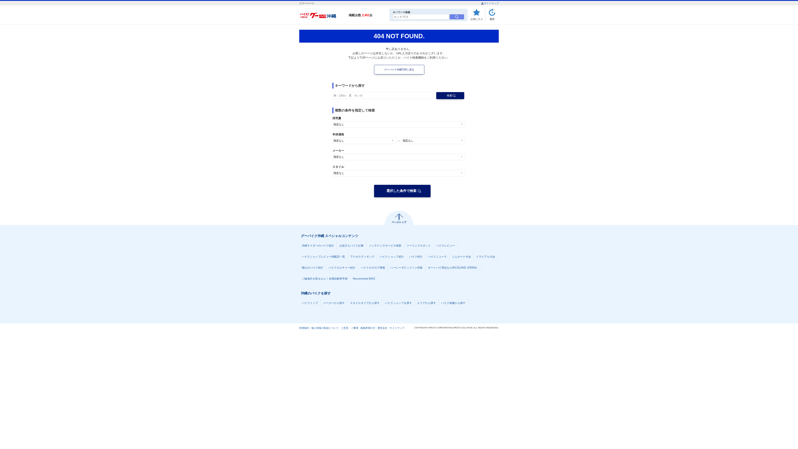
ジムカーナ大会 (461, 256)
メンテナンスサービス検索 (385, 245)
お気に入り (476, 19)
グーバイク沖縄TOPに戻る (399, 69)
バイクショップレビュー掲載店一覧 (323, 256)
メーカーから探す (334, 303)
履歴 (492, 19)
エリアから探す (426, 303)
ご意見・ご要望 (349, 328)
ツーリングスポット (418, 245)
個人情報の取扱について (325, 328)
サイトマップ (491, 3)
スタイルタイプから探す (365, 303)
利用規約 (304, 328)
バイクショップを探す (398, 303)
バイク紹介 (416, 256)
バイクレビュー (445, 245)
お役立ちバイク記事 (351, 245)
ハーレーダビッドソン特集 (406, 267)
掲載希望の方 (367, 328)
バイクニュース (437, 256)
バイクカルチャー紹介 (342, 267)
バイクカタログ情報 (373, 267)
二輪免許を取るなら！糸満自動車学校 (325, 278)
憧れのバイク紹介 (312, 267)
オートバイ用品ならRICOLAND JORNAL (452, 267)
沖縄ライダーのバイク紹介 (318, 245)
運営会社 (382, 328)
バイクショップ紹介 (392, 256)
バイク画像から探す (453, 303)
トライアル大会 (485, 256)
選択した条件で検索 (401, 190)
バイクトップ (310, 303)
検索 (449, 95)
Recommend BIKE (364, 278)
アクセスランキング (362, 256)
